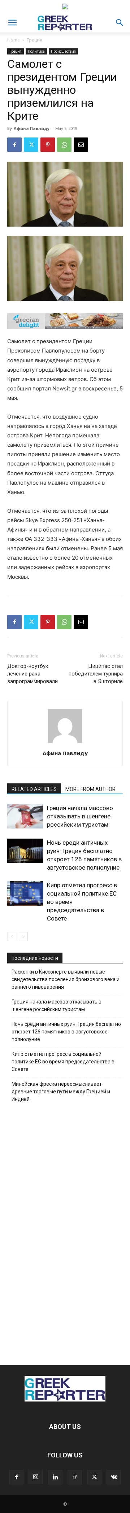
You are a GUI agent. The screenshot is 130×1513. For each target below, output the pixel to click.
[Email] (81, 144)
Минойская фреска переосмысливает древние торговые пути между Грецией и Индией (61, 1091)
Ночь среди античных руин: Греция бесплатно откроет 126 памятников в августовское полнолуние (66, 1031)
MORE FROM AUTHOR (90, 789)
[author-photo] (65, 743)
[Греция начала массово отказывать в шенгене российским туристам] (25, 816)
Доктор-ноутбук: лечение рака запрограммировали (32, 674)
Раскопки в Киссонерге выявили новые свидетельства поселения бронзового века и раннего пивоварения (66, 979)
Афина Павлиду (31, 128)
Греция (34, 40)
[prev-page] (11, 936)
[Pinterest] (47, 144)
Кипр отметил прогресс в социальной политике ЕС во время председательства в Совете (63, 1061)
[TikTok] (75, 1477)
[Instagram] (36, 1477)
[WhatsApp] (64, 144)
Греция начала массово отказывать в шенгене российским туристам (80, 816)
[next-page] (23, 936)
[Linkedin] (55, 1477)
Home (13, 40)
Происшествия (63, 51)
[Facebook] (14, 144)
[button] (12, 22)
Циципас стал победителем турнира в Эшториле (96, 674)
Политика (36, 51)
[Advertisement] (65, 1232)
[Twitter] (31, 144)
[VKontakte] (114, 1477)
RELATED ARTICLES (34, 789)
